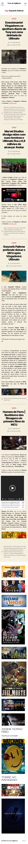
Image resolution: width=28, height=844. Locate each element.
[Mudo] (19, 499)
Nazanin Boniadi (8, 551)
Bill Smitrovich (8, 546)
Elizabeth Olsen (8, 112)
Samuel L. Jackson (9, 553)
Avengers (10, 228)
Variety (5, 289)
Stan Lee (13, 555)
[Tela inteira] (22, 499)
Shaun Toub (7, 555)
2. (11, 504)
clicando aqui (12, 103)
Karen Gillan (16, 114)
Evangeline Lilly (17, 229)
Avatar (5, 228)
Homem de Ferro (18, 548)
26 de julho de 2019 (15, 45)
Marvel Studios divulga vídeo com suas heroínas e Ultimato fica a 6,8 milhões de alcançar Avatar (14, 139)
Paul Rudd (23, 114)
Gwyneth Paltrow (17, 112)
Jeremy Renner (8, 114)
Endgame (10, 229)
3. (11, 505)
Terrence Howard (21, 555)
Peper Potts (7, 400)
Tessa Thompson (8, 118)
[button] (12, 488)
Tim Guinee (7, 557)
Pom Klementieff (8, 116)
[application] (12, 488)
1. (11, 502)
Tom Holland (17, 118)
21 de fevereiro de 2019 (15, 266)
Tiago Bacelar (16, 42)
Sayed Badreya (19, 553)
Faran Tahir (23, 546)
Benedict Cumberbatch (10, 107)
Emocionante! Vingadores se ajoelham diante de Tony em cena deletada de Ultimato (14, 30)
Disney (5, 398)
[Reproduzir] (3, 499)
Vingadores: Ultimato (9, 119)
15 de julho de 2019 (15, 153)
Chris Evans (18, 109)
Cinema (14, 18)
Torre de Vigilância (14, 3)
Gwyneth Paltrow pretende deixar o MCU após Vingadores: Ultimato (14, 253)
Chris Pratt (13, 111)
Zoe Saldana (19, 119)
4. (11, 507)
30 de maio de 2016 (15, 431)
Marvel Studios (22, 398)
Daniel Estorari (16, 263)
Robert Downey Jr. (18, 116)
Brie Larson (20, 107)
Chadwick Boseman (9, 109)
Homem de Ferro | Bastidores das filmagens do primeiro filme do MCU (14, 418)
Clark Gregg (15, 546)
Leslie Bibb (11, 550)
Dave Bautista (21, 111)
